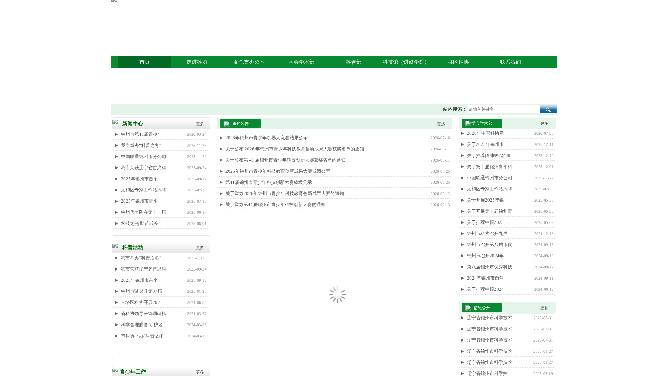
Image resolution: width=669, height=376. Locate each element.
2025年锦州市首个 (139, 178)
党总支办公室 (249, 62)
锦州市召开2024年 (485, 255)
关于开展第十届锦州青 (489, 211)
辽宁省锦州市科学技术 (489, 317)
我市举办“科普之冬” (141, 145)
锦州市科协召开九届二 (489, 233)
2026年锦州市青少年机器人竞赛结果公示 (266, 137)
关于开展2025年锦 (485, 200)
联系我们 (510, 62)
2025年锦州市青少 (139, 201)
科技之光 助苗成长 (139, 223)
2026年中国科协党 (485, 133)
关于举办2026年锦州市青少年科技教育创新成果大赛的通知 (284, 193)
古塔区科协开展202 (140, 302)
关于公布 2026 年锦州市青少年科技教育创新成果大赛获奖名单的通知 (294, 148)
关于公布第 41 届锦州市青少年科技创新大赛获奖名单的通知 (285, 160)
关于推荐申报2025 (485, 222)
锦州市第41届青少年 (141, 134)
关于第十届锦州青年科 (489, 166)
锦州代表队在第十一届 (143, 212)
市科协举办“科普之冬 (142, 335)
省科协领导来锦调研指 (143, 313)
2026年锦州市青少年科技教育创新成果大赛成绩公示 (277, 171)
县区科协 (458, 62)
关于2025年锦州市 (485, 144)
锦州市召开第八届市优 (489, 244)
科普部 (354, 62)
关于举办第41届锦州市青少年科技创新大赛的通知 (275, 204)
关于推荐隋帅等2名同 (488, 155)
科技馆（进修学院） (406, 62)
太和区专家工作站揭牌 (143, 190)
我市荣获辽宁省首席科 (143, 167)
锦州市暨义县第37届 (141, 291)
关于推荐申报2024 (485, 289)
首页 (144, 62)
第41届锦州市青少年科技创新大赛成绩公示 (268, 182)
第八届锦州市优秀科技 (489, 266)
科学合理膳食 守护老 (142, 324)
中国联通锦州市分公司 (143, 156)
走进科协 (196, 62)
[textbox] (503, 109)
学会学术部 (302, 62)
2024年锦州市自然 (485, 278)
